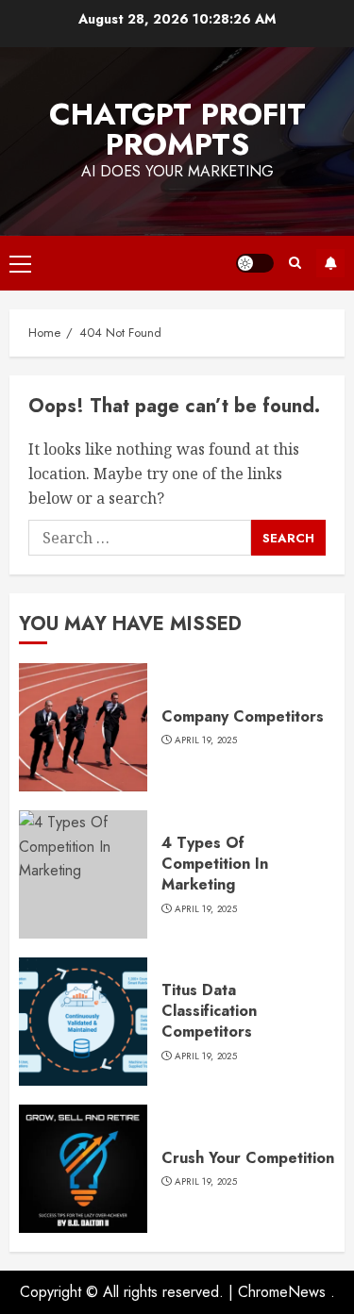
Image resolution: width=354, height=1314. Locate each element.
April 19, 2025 (206, 740)
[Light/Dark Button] (255, 263)
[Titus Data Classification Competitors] (83, 1021)
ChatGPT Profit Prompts (177, 129)
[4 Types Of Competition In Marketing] (83, 874)
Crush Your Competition (247, 1158)
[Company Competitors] (83, 727)
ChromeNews (282, 1292)
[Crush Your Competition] (83, 1169)
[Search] (295, 262)
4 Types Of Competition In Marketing (214, 864)
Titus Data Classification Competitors (209, 1011)
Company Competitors (242, 716)
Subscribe (330, 263)
